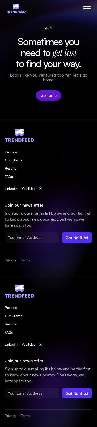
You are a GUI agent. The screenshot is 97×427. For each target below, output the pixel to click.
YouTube (28, 188)
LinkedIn (11, 188)
